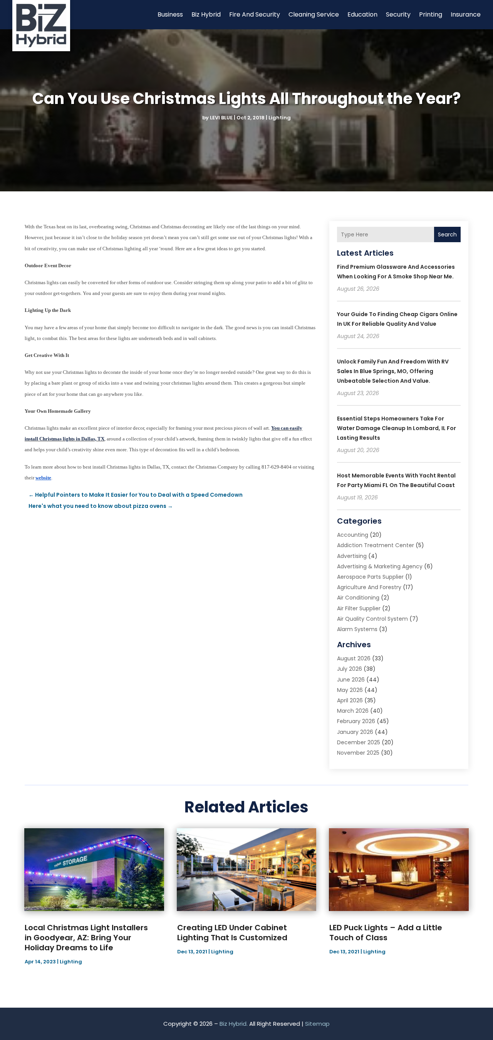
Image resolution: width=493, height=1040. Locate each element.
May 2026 (350, 690)
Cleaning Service (313, 14)
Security (398, 14)
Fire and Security (254, 14)
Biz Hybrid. (234, 1024)
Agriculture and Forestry (369, 587)
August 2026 (354, 658)
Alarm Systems (357, 629)
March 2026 (353, 711)
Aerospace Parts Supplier (370, 577)
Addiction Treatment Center (375, 545)
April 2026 (350, 700)
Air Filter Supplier (359, 608)
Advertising (352, 556)
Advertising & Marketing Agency (380, 566)
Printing (430, 14)
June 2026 (351, 679)
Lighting (279, 117)
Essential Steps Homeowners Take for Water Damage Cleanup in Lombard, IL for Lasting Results (396, 428)
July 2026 (349, 669)
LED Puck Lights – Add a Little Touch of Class (385, 932)
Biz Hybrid (206, 14)
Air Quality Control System (372, 619)
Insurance (466, 14)
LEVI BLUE (221, 117)
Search (447, 234)
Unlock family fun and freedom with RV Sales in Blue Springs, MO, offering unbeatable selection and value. (393, 371)
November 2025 (358, 753)
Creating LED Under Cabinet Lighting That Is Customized (232, 932)
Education (362, 14)
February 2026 (356, 721)
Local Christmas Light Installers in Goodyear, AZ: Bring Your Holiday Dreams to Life (86, 937)
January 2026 (355, 732)
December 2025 (358, 742)
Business (170, 14)
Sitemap (317, 1024)
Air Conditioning (358, 597)
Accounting (352, 535)
